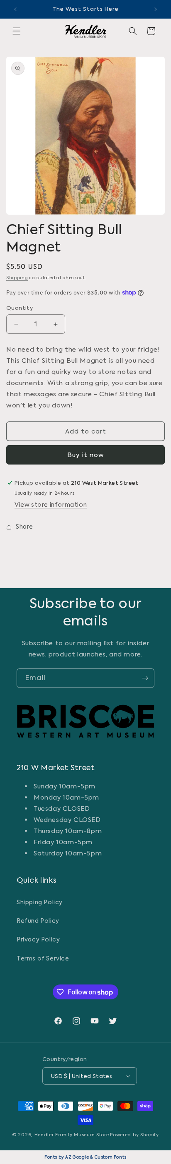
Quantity (19, 307)
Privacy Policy (38, 939)
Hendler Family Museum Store (71, 1135)
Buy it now (85, 455)
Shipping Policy (40, 902)
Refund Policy (38, 920)
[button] (16, 31)
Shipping (17, 277)
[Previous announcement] (15, 9)
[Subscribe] (145, 678)
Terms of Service (43, 958)
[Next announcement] (156, 9)
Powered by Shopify (134, 1135)
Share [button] (24, 526)
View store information (51, 504)
